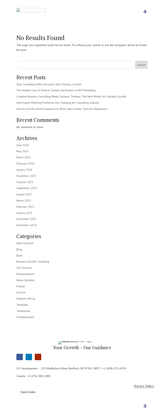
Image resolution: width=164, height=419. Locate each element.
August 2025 (24, 194)
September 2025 (26, 188)
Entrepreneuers (25, 274)
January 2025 (24, 213)
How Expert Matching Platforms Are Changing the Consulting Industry (57, 102)
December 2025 (26, 176)
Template (22, 305)
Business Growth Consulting (32, 261)
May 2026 (22, 151)
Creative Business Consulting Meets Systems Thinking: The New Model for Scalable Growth (71, 96)
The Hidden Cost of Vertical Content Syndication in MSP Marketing (55, 90)
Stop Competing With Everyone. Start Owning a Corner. (49, 84)
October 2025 (24, 182)
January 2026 (24, 169)
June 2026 (22, 145)
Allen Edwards (25, 243)
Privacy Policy (144, 386)
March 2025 (23, 200)
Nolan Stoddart (25, 280)
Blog (19, 249)
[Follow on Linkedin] (29, 357)
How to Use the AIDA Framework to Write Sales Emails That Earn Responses (61, 109)
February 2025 (25, 206)
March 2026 (23, 157)
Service (20, 292)
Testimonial (23, 311)
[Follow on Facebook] (19, 357)
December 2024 (26, 219)
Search (141, 65)
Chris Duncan (24, 268)
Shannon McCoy (25, 298)
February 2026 (25, 163)
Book (19, 255)
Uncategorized (25, 317)
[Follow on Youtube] (38, 357)
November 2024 (26, 225)
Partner (20, 286)
